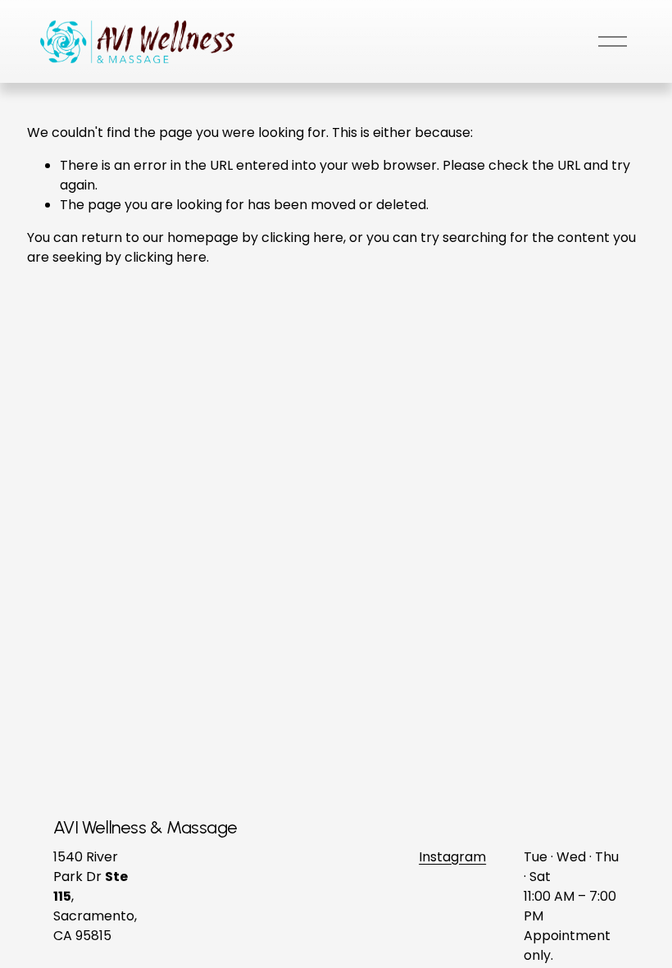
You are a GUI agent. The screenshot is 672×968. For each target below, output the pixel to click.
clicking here (302, 237)
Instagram (452, 856)
